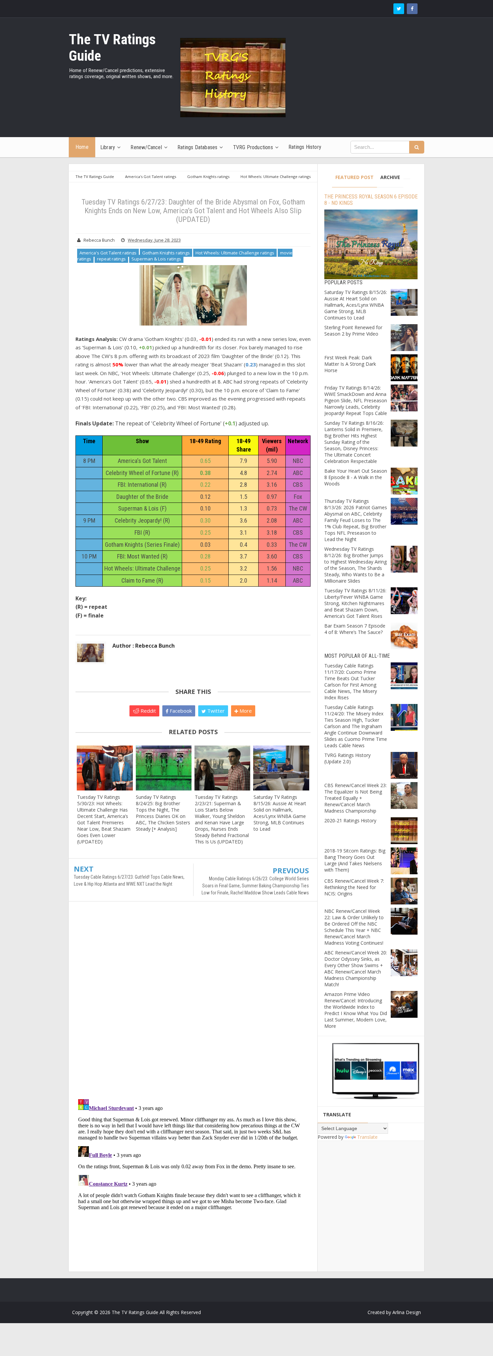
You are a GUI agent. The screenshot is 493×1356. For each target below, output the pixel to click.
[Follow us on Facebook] (412, 8)
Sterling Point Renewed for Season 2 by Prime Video (353, 330)
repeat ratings (111, 259)
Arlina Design (406, 1312)
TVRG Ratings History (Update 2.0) (347, 758)
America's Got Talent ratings (107, 253)
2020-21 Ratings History (350, 820)
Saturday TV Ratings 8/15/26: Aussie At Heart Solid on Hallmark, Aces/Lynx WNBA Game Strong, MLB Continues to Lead (280, 813)
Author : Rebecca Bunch (143, 645)
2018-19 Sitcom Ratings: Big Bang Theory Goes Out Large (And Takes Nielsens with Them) (354, 860)
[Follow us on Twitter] (398, 8)
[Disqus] (193, 1003)
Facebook (180, 710)
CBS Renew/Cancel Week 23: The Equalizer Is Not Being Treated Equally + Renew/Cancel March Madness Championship (355, 798)
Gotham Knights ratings (166, 253)
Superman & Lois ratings (156, 259)
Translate (367, 1137)
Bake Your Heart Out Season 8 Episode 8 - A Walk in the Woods (355, 477)
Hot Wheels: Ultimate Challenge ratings (235, 253)
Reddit (147, 710)
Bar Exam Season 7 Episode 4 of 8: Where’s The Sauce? (354, 629)
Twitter (215, 710)
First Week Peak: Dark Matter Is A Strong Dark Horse (350, 363)
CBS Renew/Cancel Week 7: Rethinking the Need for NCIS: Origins (354, 887)
